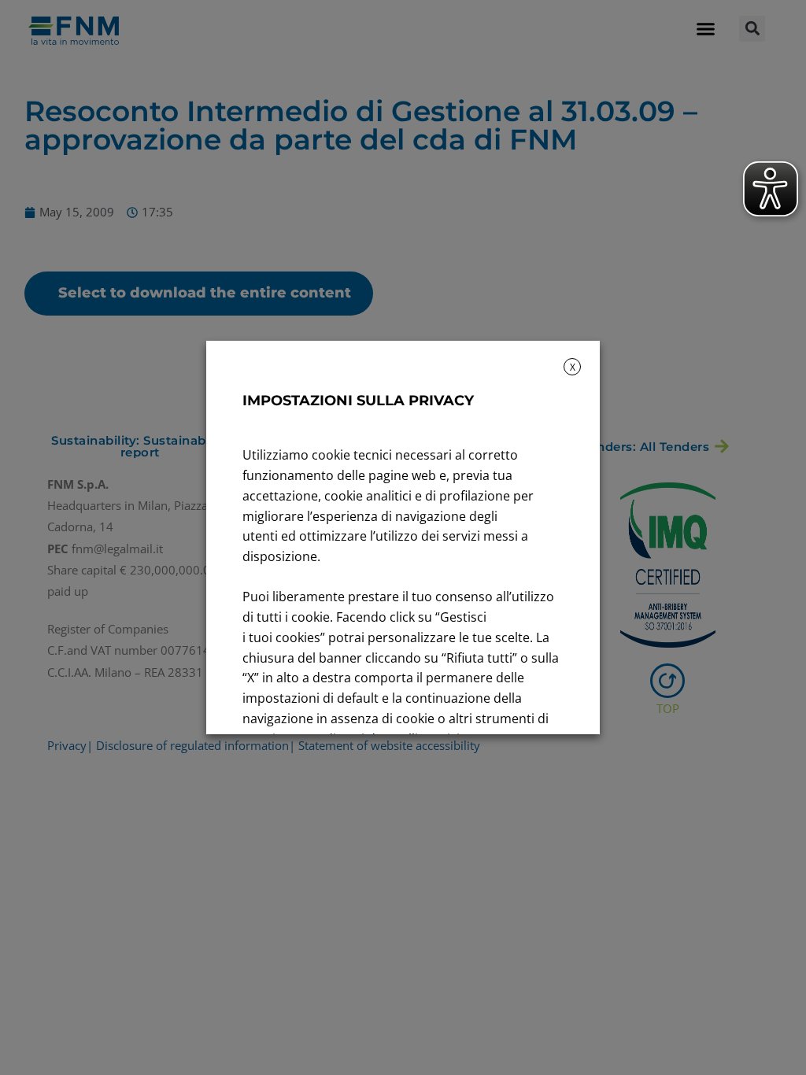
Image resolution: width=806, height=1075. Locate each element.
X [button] (572, 367)
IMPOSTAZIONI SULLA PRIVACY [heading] (358, 400)
